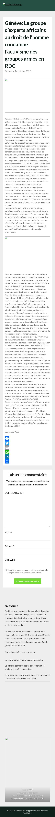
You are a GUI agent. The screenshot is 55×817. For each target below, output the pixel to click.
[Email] (27, 447)
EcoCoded (27, 813)
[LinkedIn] (27, 456)
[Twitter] (27, 443)
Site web (10, 559)
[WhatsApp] (27, 452)
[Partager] (27, 461)
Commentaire (14, 492)
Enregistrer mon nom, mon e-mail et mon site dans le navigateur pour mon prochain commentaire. (28, 571)
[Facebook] (27, 438)
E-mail (9, 546)
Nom (8, 532)
